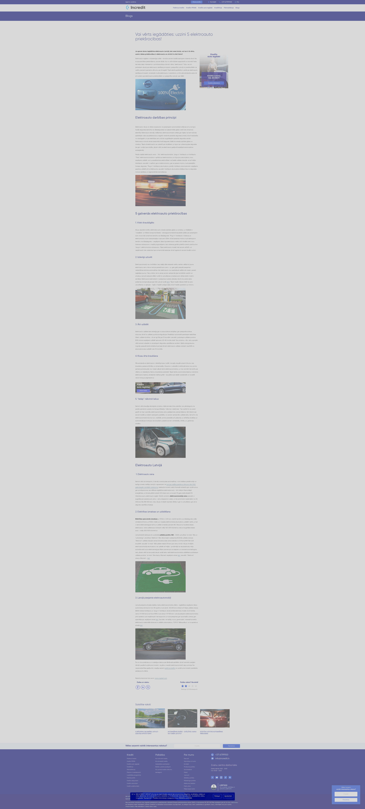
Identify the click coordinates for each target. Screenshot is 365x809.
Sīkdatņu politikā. (185, 798)
